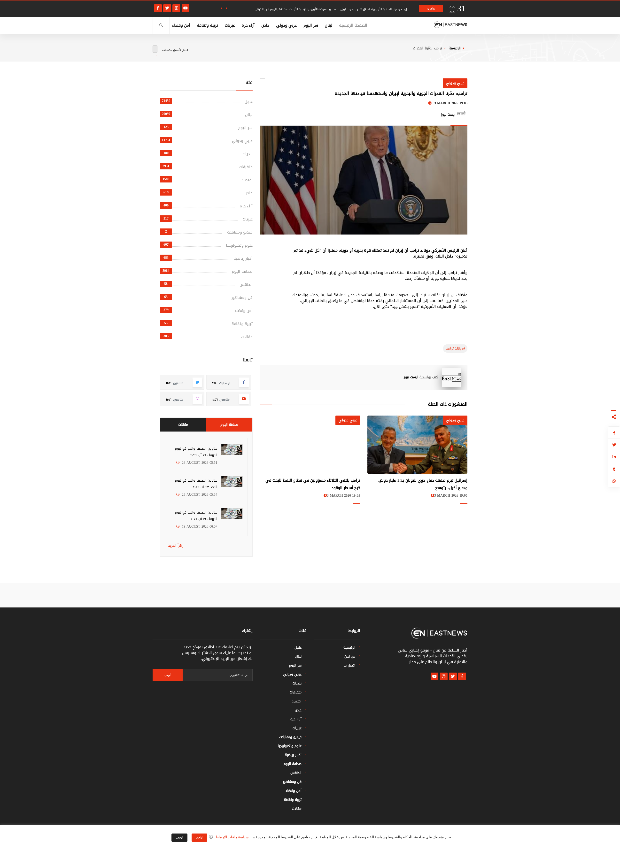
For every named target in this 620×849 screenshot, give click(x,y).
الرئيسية (455, 48)
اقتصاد (247, 180)
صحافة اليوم (242, 271)
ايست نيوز (411, 377)
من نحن (349, 656)
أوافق (199, 837)
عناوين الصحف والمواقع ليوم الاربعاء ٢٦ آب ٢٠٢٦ (196, 451)
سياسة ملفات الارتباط (232, 837)
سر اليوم (310, 25)
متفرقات (246, 167)
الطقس (246, 284)
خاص (265, 25)
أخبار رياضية (243, 258)
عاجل (249, 101)
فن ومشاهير (242, 297)
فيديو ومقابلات (240, 232)
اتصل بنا (349, 665)
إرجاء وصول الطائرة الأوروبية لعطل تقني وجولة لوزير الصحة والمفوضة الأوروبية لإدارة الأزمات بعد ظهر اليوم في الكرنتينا (330, 9)
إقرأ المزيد (175, 545)
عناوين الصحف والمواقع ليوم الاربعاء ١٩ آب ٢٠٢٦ (196, 515)
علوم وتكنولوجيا (239, 245)
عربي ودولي (286, 25)
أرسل (167, 675)
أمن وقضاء (181, 25)
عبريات (230, 25)
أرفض (179, 837)
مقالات (247, 337)
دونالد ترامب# (455, 348)
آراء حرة (248, 25)
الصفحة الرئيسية (353, 25)
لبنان (328, 25)
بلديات (247, 154)
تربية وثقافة (207, 25)
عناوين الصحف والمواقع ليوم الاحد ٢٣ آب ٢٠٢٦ (196, 483)
